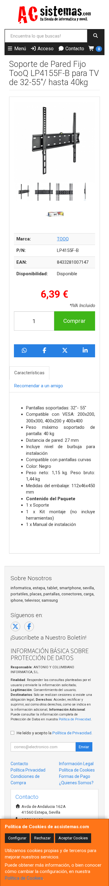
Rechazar (42, 838)
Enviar (84, 747)
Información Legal (76, 763)
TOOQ (63, 239)
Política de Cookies (24, 878)
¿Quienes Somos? (76, 782)
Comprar (74, 320)
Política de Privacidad (75, 719)
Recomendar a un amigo (38, 385)
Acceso (45, 48)
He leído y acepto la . (54, 732)
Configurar (17, 838)
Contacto (74, 48)
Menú (19, 48)
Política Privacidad (28, 770)
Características (29, 372)
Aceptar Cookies (73, 838)
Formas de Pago (74, 776)
